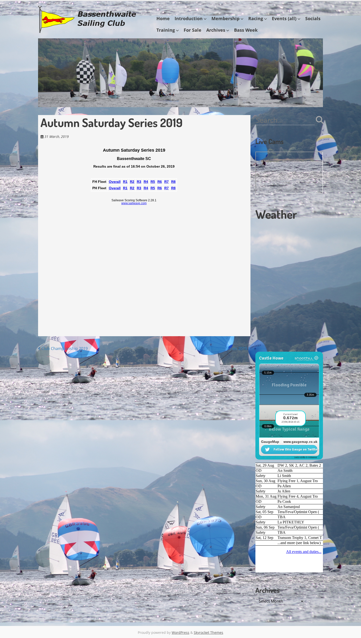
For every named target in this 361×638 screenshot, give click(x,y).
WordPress (180, 632)
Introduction (189, 18)
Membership (225, 18)
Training (165, 30)
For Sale (192, 30)
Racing (255, 18)
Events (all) (284, 18)
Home (163, 18)
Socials (312, 18)
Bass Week (246, 30)
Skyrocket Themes (208, 632)
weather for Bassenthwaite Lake (288, 349)
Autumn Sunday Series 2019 (221, 348)
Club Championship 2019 (64, 348)
